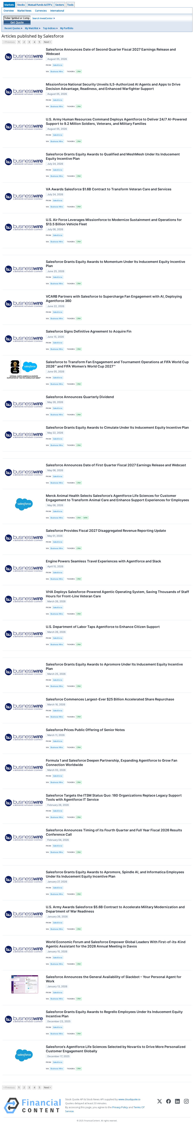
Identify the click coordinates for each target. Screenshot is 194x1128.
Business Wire (57, 71)
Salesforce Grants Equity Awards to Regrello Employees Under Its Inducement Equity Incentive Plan (114, 1014)
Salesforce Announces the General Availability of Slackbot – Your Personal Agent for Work (113, 979)
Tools (70, 4)
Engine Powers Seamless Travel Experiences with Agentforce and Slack (103, 561)
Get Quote (17, 22)
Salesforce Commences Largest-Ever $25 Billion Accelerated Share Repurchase (110, 699)
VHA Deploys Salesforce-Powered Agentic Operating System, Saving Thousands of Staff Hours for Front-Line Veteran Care (117, 594)
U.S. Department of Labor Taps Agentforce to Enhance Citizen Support (103, 627)
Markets (9, 4)
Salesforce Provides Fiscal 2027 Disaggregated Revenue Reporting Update (106, 531)
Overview (9, 10)
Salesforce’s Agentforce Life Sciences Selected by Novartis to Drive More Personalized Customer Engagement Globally (115, 1049)
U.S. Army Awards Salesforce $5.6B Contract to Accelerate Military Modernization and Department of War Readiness (115, 909)
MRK (86, 518)
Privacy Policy (120, 1107)
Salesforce (57, 65)
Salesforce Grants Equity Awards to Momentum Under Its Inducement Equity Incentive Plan (115, 264)
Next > (47, 42)
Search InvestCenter (42, 18)
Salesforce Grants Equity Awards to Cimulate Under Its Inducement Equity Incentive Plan (117, 427)
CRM (79, 71)
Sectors (59, 4)
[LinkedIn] (177, 1105)
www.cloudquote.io (129, 1099)
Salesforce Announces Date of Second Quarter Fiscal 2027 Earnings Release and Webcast (111, 51)
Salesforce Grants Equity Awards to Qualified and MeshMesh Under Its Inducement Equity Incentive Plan (113, 156)
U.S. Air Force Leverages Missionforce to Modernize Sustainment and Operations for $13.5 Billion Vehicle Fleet (114, 222)
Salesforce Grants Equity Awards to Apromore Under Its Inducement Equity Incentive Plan (114, 666)
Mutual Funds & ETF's (40, 4)
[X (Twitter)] (159, 1105)
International (57, 10)
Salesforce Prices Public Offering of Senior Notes (85, 730)
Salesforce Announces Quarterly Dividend (80, 397)
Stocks (21, 4)
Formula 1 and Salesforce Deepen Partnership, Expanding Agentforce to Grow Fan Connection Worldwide (111, 762)
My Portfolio (66, 28)
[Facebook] (168, 1105)
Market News (24, 10)
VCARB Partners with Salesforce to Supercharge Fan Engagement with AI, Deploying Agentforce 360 (114, 298)
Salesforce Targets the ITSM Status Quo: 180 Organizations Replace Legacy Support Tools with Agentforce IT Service (114, 797)
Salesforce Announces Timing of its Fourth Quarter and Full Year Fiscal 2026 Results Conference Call (114, 832)
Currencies (41, 10)
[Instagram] (186, 1105)
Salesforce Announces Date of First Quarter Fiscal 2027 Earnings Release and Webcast (116, 465)
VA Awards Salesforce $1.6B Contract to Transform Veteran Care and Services (108, 189)
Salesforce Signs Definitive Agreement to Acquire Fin (88, 331)
